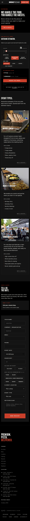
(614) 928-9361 (6, 477)
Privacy (5, 516)
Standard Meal (15, 58)
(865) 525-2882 (6, 488)
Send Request (15, 416)
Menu (2, 451)
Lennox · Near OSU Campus (8, 476)
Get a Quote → (21, 162)
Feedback (3, 466)
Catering (3, 456)
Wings (7, 381)
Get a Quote (8, 27)
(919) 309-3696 (6, 496)
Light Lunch (7, 58)
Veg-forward (8, 66)
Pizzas (7, 374)
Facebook (12, 514)
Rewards (3, 458)
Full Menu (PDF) (4, 502)
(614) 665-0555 (6, 481)
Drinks (20, 63)
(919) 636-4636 (6, 492)
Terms (10, 516)
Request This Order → (15, 80)
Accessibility (23, 516)
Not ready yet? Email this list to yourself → (15, 88)
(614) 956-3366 (6, 474)
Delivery (9, 368)
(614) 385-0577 (6, 485)
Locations (3, 454)
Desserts (21, 381)
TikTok (19, 514)
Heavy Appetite (23, 58)
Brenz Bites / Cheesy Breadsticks (14, 378)
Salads (7, 63)
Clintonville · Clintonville (7, 483)
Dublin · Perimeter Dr (7, 472)
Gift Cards (3, 461)
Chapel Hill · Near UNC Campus (9, 491)
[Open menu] (2, 2)
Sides (13, 63)
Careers (16, 516)
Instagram (5, 514)
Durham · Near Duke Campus (8, 494)
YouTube (25, 514)
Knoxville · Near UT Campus (8, 487)
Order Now (25, 2)
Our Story (3, 449)
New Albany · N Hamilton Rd (8, 479)
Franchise (3, 463)
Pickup (20, 368)
